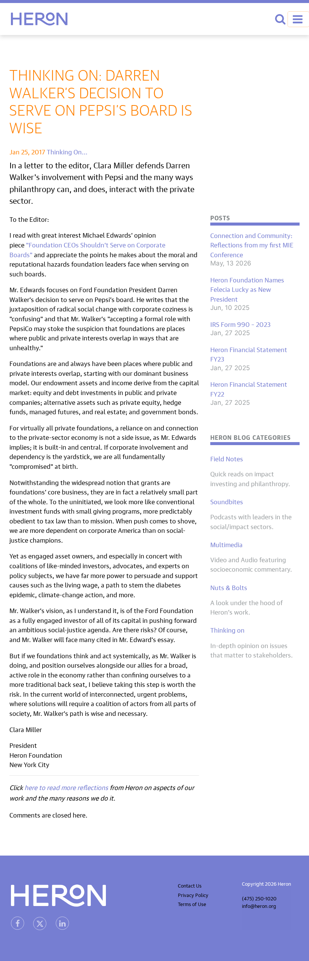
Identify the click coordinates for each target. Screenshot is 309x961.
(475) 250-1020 (259, 898)
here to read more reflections (67, 787)
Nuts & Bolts (228, 587)
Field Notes (226, 458)
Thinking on (227, 629)
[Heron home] (39, 19)
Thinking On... (67, 151)
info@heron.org (259, 905)
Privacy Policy (193, 894)
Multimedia (226, 544)
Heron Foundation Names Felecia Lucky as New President (247, 289)
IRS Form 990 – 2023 (240, 324)
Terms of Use (192, 904)
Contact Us (190, 885)
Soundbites (226, 501)
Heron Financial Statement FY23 (248, 353)
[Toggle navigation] (298, 19)
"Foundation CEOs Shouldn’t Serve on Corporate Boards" (87, 249)
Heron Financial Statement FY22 (248, 388)
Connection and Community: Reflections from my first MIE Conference (252, 244)
